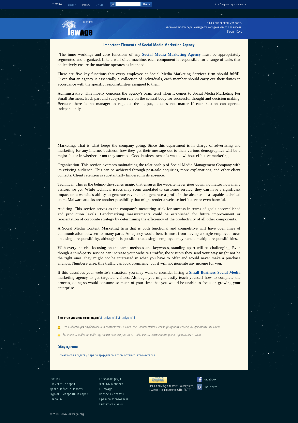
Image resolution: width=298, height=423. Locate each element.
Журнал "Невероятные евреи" (69, 394)
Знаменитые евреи (62, 384)
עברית (100, 4)
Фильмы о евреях (111, 384)
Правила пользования (113, 399)
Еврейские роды (110, 379)
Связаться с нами (111, 404)
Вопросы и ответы (111, 394)
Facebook (206, 379)
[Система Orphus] (158, 381)
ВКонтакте (206, 387)
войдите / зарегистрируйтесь (94, 355)
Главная (88, 22)
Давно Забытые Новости (66, 389)
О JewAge (105, 389)
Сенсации (56, 399)
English (72, 4)
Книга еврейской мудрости (224, 23)
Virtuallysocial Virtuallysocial (117, 318)
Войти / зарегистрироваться (229, 4)
